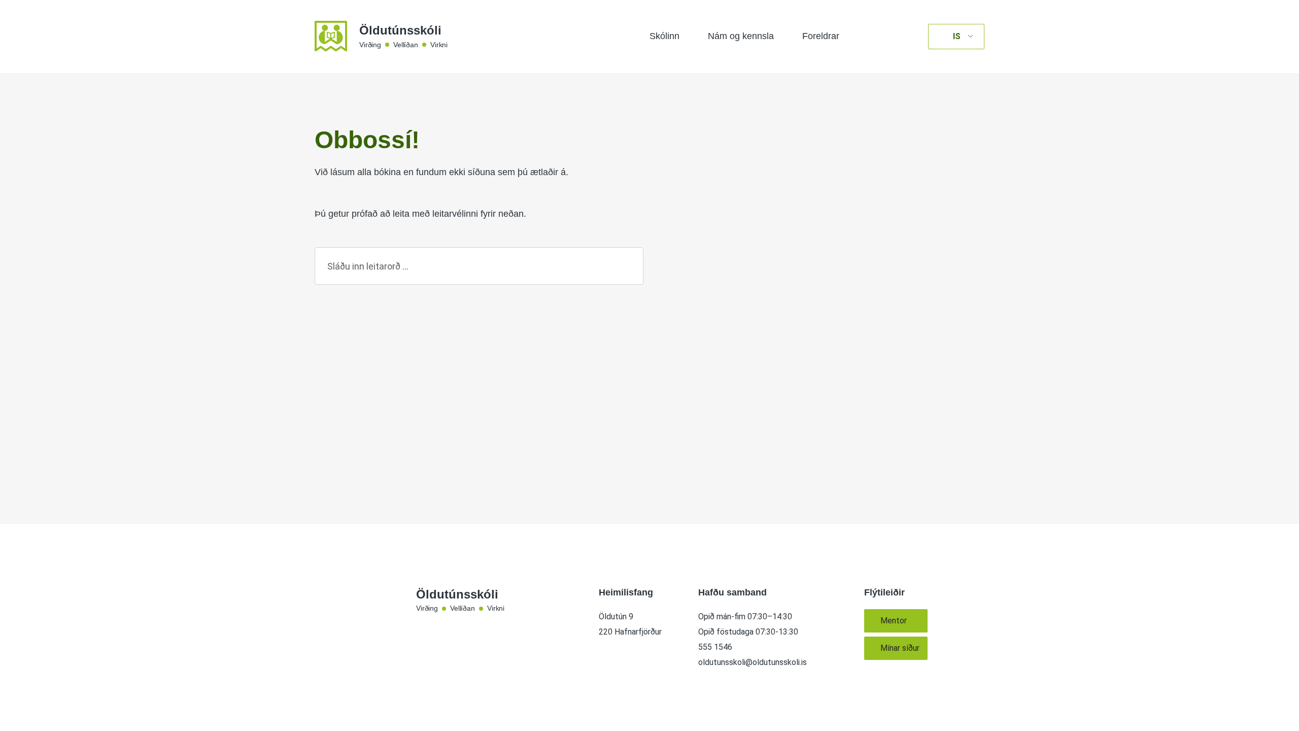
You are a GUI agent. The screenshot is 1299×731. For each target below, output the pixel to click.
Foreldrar (820, 36)
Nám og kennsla (741, 36)
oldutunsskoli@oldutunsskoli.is (752, 662)
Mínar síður (899, 648)
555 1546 (715, 647)
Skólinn (664, 36)
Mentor (893, 620)
